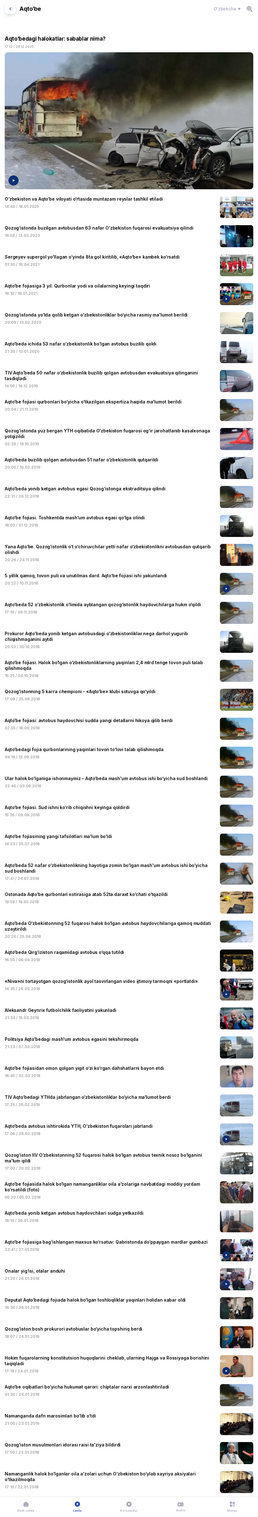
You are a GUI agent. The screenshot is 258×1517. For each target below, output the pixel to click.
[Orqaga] (10, 8)
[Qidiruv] (249, 9)
